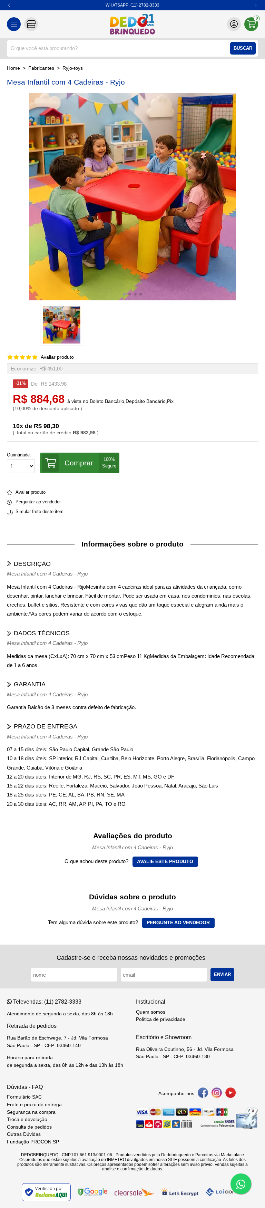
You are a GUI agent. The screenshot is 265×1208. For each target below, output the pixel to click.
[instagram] (217, 1094)
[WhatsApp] (240, 1183)
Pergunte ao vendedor (178, 922)
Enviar (222, 974)
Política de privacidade (160, 1019)
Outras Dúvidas (24, 1134)
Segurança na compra (31, 1112)
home (13, 68)
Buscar (243, 48)
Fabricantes (41, 68)
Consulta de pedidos (29, 1127)
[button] (9, 5)
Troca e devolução (27, 1119)
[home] (132, 24)
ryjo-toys (72, 68)
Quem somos (150, 1012)
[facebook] (203, 1094)
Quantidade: (19, 455)
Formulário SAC (24, 1097)
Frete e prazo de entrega (34, 1104)
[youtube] (230, 1094)
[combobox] (132, 48)
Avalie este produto (165, 861)
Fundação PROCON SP (33, 1141)
